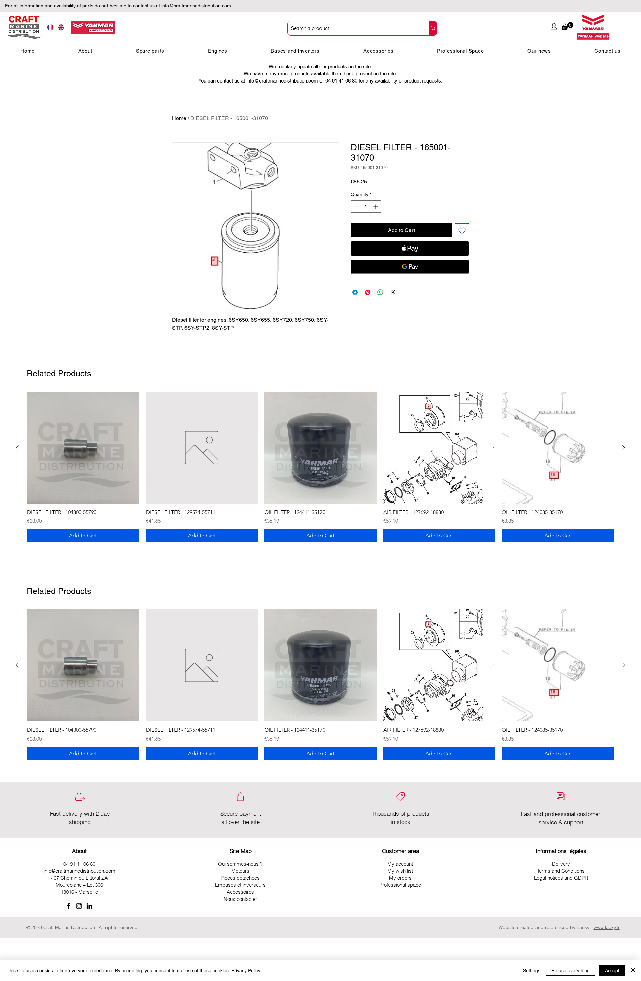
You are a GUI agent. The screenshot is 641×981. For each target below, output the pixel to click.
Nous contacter (240, 899)
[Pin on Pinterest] (368, 292)
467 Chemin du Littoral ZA (79, 878)
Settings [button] (531, 970)
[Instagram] (79, 906)
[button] (567, 26)
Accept (612, 970)
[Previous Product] (17, 448)
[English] (61, 27)
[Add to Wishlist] (462, 230)
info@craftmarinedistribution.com (196, 5)
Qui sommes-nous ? (240, 864)
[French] (50, 27)
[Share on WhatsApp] (380, 292)
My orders (400, 878)
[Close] (633, 970)
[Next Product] (624, 448)
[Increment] (376, 206)
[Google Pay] (410, 267)
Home (179, 118)
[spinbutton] (366, 206)
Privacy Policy (245, 970)
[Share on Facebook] (355, 292)
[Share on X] (393, 292)
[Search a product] (433, 28)
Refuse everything (570, 970)
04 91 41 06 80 (79, 864)
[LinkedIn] (89, 906)
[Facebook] (69, 906)
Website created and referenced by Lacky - (545, 927)
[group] (320, 467)
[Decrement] (356, 206)
